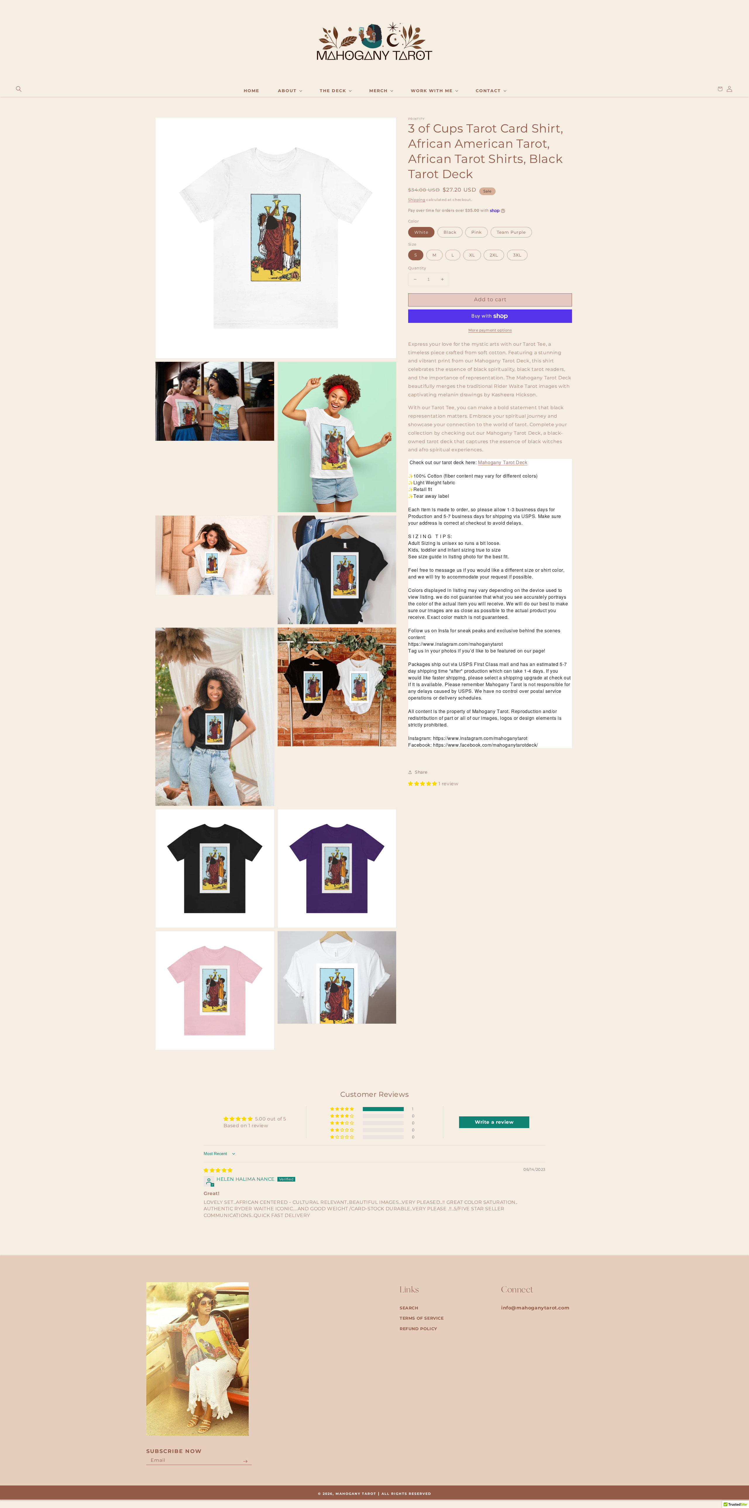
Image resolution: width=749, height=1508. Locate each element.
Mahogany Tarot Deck (502, 462)
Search (409, 1308)
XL (472, 255)
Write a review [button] (494, 1122)
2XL (494, 255)
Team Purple (511, 232)
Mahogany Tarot (356, 1494)
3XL (517, 255)
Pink (476, 232)
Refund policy (418, 1328)
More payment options (490, 330)
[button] (19, 88)
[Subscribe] (245, 1461)
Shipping (416, 199)
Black (450, 232)
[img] (218, 1170)
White (421, 232)
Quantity (417, 268)
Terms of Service (422, 1318)
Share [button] (421, 772)
